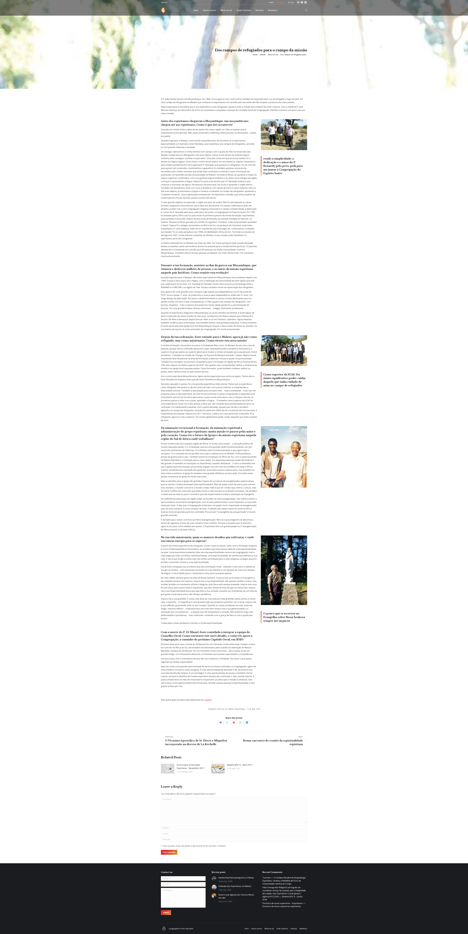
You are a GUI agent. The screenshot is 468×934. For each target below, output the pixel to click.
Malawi (231, 709)
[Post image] (167, 769)
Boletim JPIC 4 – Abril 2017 (240, 764)
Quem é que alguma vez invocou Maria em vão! (236, 896)
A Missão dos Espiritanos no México (234, 886)
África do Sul (222, 709)
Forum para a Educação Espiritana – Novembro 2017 (190, 766)
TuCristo (266, 877)
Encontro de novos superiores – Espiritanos (282, 903)
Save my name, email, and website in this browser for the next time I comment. (194, 846)
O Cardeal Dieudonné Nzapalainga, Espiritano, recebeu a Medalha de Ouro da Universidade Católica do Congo (284, 880)
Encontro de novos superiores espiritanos (281, 906)
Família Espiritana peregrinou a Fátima (236, 877)
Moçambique (240, 709)
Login (292, 2)
